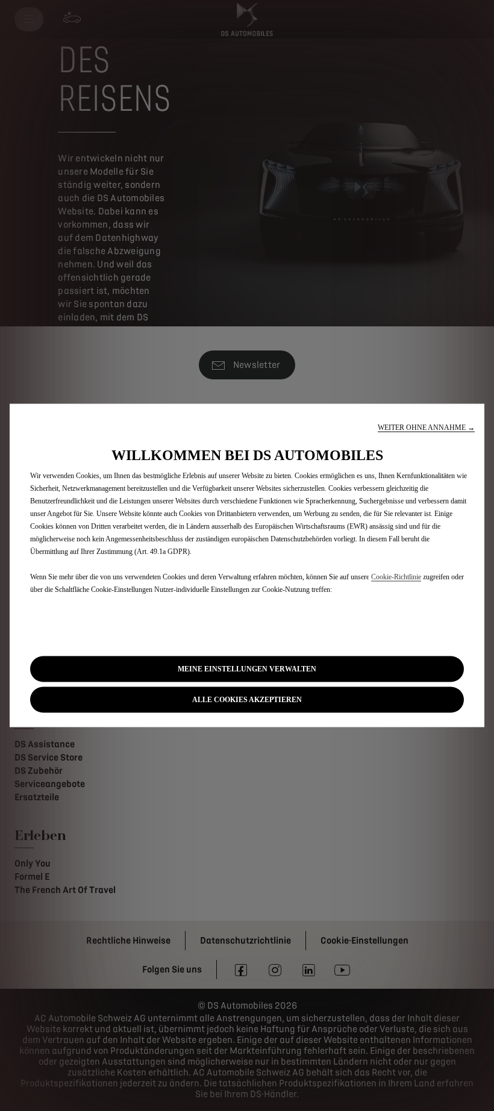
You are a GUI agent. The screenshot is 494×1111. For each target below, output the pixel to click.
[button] (426, 427)
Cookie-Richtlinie (396, 576)
